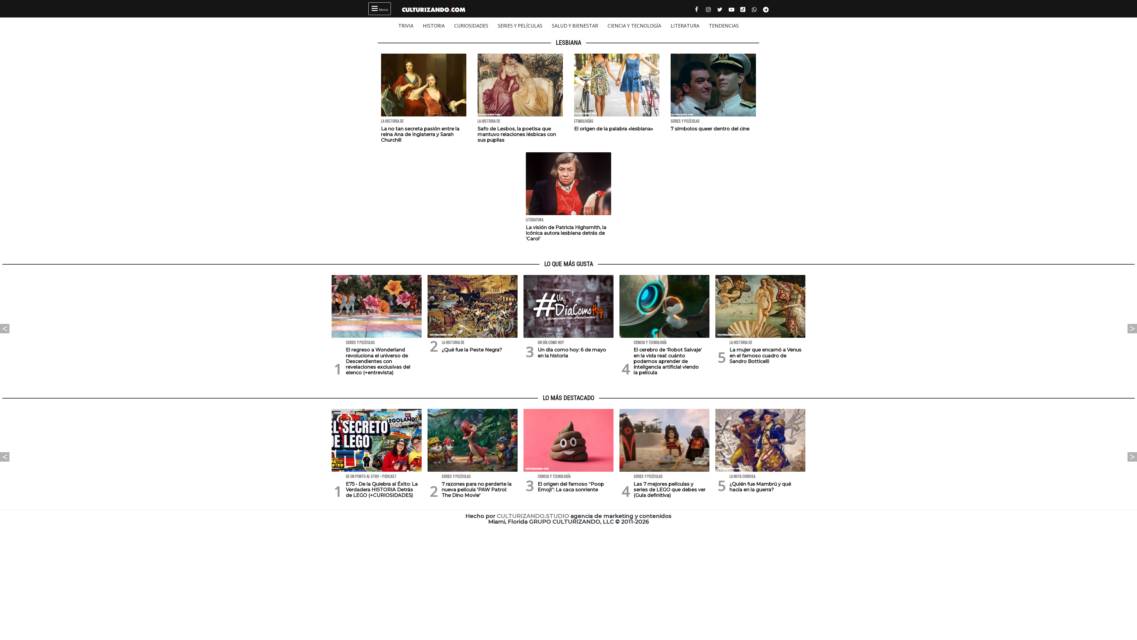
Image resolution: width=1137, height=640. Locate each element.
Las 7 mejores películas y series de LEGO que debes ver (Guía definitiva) (670, 489)
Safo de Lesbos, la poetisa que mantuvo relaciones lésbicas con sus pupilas (517, 134)
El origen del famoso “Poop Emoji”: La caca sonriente (571, 486)
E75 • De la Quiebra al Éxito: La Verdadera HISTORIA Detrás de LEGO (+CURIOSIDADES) (382, 489)
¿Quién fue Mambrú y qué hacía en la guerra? (760, 486)
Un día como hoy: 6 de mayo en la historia (572, 352)
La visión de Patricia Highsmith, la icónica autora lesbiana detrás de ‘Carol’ (566, 233)
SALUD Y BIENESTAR (575, 26)
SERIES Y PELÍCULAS (520, 26)
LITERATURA (685, 26)
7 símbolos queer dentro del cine (710, 129)
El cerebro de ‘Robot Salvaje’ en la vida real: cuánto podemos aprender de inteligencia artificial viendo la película (668, 361)
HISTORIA (434, 26)
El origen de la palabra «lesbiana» (613, 129)
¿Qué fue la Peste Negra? (472, 350)
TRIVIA (405, 26)
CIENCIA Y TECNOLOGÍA (634, 26)
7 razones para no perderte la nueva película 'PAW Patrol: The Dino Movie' (477, 489)
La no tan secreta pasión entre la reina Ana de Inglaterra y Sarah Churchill (420, 134)
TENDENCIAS (724, 26)
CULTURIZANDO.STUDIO (533, 516)
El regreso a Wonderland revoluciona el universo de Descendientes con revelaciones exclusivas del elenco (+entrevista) (378, 361)
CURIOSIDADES (471, 26)
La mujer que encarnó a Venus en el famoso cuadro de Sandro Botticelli (766, 355)
